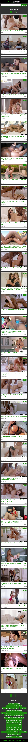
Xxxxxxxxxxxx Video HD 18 (14, 724)
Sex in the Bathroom (6, 713)
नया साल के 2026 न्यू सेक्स (14, 734)
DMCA (13, 740)
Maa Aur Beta (8, 715)
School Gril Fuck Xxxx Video (14, 736)
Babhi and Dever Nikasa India (14, 710)
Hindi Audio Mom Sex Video (14, 720)
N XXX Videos (8, 717)
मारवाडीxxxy (23, 708)
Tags (9, 740)
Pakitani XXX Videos (18, 717)
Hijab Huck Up (23, 732)
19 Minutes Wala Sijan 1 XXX (14, 706)
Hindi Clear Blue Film (14, 703)
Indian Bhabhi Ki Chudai (20, 713)
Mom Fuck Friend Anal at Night (10, 708)
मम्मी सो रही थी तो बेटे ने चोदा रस (14, 727)
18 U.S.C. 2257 (20, 740)
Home (5, 740)
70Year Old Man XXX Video (14, 729)
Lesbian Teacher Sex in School (9, 732)
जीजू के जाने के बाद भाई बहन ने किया (14, 722)
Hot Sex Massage (18, 715)
